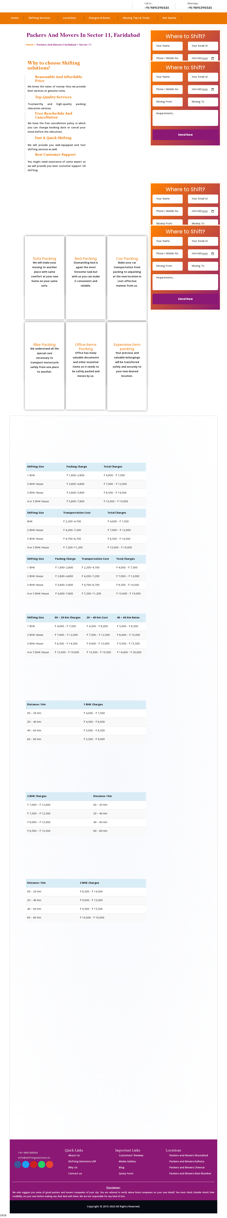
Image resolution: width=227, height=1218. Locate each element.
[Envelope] (49, 1164)
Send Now (185, 135)
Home (30, 45)
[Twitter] (25, 1164)
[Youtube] (33, 1164)
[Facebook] (17, 1164)
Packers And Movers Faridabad (56, 45)
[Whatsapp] (41, 1164)
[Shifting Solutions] (30, 6)
